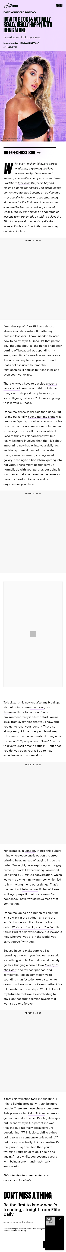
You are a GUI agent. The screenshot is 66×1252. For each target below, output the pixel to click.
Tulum (8, 712)
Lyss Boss (24, 182)
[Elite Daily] (11, 5)
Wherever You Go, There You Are (33, 927)
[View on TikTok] (33, 634)
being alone (30, 889)
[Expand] (49, 1219)
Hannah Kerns (29, 43)
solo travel (37, 707)
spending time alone (41, 416)
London (30, 850)
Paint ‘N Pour (36, 1113)
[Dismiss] (60, 1219)
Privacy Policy (20, 1230)
